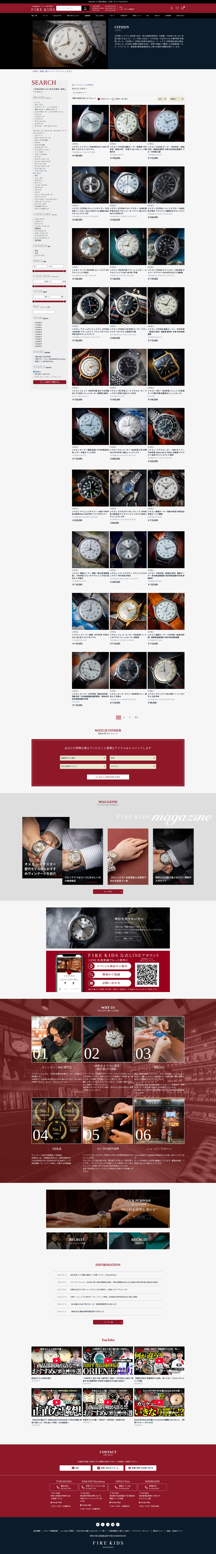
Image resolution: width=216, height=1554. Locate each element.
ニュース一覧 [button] (108, 1322)
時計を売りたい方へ (73, 15)
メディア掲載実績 (50, 1531)
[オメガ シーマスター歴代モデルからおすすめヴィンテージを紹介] (46, 847)
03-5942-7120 (111, 8)
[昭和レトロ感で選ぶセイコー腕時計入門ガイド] (173, 856)
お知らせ (157, 15)
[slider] (33, 271)
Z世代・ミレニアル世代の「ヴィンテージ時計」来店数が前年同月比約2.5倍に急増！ (104, 1297)
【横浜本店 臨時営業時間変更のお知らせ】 (87, 1311)
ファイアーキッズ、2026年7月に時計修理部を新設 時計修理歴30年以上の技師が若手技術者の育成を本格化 (114, 1282)
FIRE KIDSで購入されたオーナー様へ (91, 1531)
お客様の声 (123, 15)
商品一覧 (34, 15)
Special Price (57, 15)
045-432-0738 (111, 6)
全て (74, 85)
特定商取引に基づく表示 (119, 1531)
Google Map (57, 1502)
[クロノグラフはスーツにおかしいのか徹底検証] (82, 856)
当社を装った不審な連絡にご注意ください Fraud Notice (108, 2)
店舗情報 (87, 15)
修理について (137, 15)
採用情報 (168, 15)
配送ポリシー (158, 1531)
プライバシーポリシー (141, 1531)
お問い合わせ (180, 15)
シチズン (90, 85)
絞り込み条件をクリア (80, 93)
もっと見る (108, 891)
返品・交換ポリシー (175, 1531)
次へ (136, 717)
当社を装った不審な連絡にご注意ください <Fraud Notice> (93, 1275)
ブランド (81, 85)
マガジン (112, 15)
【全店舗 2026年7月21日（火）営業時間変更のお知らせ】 (93, 1304)
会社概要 (36, 1531)
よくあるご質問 (67, 1531)
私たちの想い (100, 15)
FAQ (147, 15)
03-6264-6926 (111, 10)
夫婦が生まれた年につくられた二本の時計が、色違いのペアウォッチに (99, 1290)
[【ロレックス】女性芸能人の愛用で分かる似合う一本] (128, 856)
